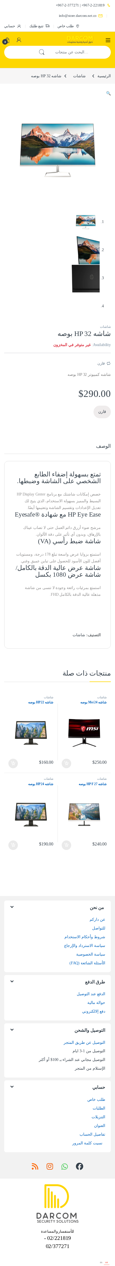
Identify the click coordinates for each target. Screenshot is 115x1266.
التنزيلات (98, 1117)
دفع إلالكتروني (93, 1011)
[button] (108, 93)
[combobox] (80, 52)
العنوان (99, 1126)
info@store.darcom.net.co (78, 15)
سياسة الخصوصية (90, 954)
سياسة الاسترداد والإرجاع (84, 946)
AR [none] (106, 1262)
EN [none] (101, 1262)
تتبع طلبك (36, 26)
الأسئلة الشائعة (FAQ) (87, 963)
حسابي (9, 26)
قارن (101, 363)
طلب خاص (66, 26)
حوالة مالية (96, 1003)
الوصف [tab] (103, 446)
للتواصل (98, 928)
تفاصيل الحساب (92, 1134)
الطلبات (99, 1108)
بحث (41, 52)
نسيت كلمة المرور (87, 1143)
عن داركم (97, 919)
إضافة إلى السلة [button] (66, 763)
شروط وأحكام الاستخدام (84, 937)
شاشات (79, 76)
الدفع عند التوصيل (91, 994)
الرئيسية (104, 76)
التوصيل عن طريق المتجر (84, 1042)
